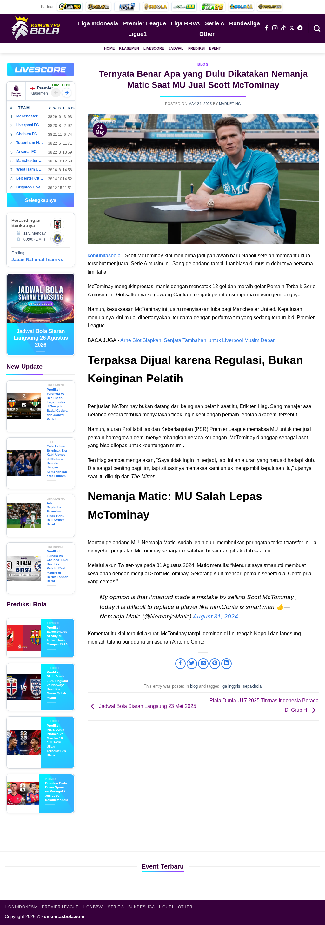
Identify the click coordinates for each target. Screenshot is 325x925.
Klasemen (129, 48)
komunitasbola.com (62, 916)
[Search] (317, 28)
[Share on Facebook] (180, 663)
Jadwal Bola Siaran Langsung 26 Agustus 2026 (41, 338)
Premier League (144, 23)
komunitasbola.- (105, 255)
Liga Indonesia (98, 23)
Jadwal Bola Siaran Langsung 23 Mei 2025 (147, 706)
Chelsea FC (26, 134)
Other (207, 34)
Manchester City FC (30, 116)
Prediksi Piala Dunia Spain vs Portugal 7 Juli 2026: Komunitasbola (56, 791)
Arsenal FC (26, 151)
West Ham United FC (30, 169)
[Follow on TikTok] (283, 28)
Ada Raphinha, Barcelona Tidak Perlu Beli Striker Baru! (55, 513)
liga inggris (230, 686)
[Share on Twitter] (192, 663)
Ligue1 (137, 34)
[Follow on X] (291, 28)
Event (215, 48)
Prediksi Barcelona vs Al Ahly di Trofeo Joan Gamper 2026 (57, 636)
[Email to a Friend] (203, 663)
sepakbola (252, 686)
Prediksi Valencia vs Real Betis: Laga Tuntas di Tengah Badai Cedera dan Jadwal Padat (57, 404)
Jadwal (176, 48)
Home (109, 48)
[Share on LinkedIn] (226, 663)
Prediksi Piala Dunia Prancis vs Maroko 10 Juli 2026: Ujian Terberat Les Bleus (56, 740)
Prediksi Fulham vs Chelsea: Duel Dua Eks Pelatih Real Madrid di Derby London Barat (57, 566)
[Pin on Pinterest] (214, 663)
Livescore (153, 48)
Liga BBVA (185, 23)
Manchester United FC (30, 160)
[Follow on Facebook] (266, 28)
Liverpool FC (27, 125)
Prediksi (196, 48)
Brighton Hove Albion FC (30, 187)
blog (203, 64)
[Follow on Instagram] (274, 28)
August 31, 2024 (215, 616)
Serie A (214, 23)
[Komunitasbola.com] (36, 28)
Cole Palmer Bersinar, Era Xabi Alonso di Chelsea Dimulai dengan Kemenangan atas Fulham (57, 461)
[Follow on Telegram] (299, 28)
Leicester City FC (30, 178)
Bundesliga (244, 23)
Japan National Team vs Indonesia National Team (64, 259)
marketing (230, 104)
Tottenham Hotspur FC (30, 143)
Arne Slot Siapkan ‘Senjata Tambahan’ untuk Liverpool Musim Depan (198, 340)
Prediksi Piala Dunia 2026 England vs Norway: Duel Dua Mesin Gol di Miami (57, 685)
